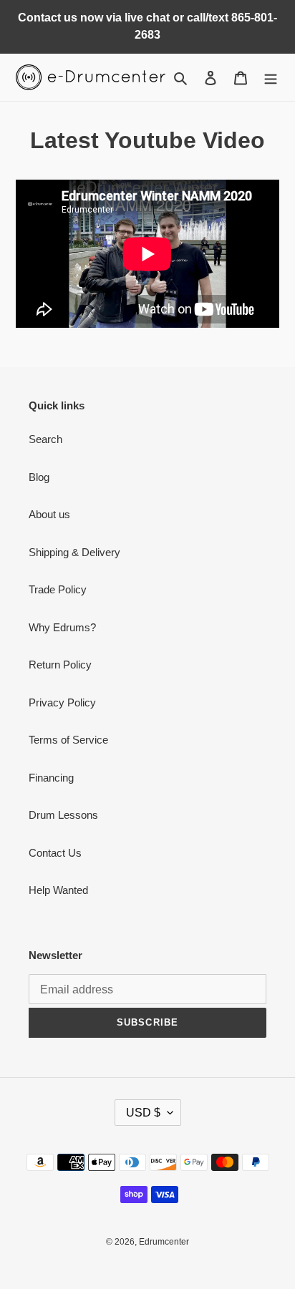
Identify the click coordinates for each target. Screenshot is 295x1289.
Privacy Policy (62, 702)
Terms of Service (68, 740)
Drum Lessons (63, 815)
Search (45, 439)
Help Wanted (58, 890)
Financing (51, 778)
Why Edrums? (62, 627)
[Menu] (271, 77)
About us (49, 514)
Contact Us (55, 853)
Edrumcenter (164, 1242)
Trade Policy (58, 589)
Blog (39, 477)
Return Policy (60, 664)
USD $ (143, 1112)
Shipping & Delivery (74, 552)
